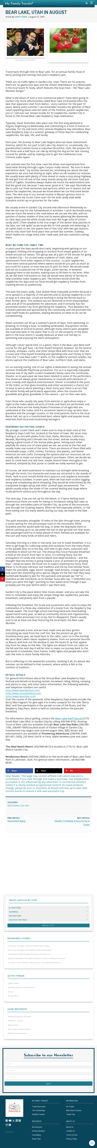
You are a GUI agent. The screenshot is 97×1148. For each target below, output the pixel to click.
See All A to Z (48, 925)
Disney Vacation (38, 1131)
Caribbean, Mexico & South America (21, 987)
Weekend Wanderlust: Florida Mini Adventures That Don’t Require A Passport (36, 958)
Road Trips (36, 1139)
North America (13, 805)
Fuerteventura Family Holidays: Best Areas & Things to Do (29, 954)
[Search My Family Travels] (87, 4)
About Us (70, 1127)
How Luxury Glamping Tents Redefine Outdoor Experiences (30, 950)
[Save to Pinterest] (2, 579)
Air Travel (70, 1106)
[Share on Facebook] (2, 569)
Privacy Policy (71, 1139)
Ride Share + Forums (15, 1021)
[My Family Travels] (14, 1108)
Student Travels (38, 1114)
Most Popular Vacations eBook (19, 1029)
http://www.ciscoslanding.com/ (23, 693)
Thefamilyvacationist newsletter (19, 1017)
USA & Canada (13, 983)
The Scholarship (38, 1110)
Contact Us (70, 1131)
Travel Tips (70, 1114)
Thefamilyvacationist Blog (17, 1033)
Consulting (36, 1135)
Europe (10, 992)
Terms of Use (71, 1135)
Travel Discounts (38, 1106)
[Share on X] (2, 574)
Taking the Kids (13, 1025)
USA (22, 805)
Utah (27, 805)
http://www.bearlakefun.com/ (23, 690)
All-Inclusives (37, 1127)
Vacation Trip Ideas (18, 920)
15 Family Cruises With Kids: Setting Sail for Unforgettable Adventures (34, 963)
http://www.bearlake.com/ (21, 696)
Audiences (13, 912)
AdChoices (10, 1132)
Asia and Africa (13, 996)
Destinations (15, 916)
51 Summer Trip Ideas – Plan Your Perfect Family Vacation (29, 946)
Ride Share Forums (73, 1110)
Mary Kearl (21, 16)
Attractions (15, 908)
